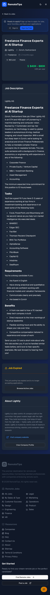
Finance (8, 513)
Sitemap (8, 549)
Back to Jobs (9, 14)
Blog (7, 533)
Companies (10, 529)
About (7, 545)
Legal (31, 494)
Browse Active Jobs (25, 388)
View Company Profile (25, 445)
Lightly (11, 50)
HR (6, 517)
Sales (31, 509)
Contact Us (10, 541)
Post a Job (23, 583)
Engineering (10, 509)
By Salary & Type (12, 497)
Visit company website (19, 437)
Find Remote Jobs (23, 577)
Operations (34, 501)
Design (8, 505)
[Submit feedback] (44, 589)
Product (32, 505)
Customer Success (13, 501)
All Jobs (8, 494)
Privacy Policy (11, 556)
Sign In (15, 28)
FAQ (7, 537)
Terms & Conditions (13, 552)
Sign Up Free (27, 28)
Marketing (33, 497)
